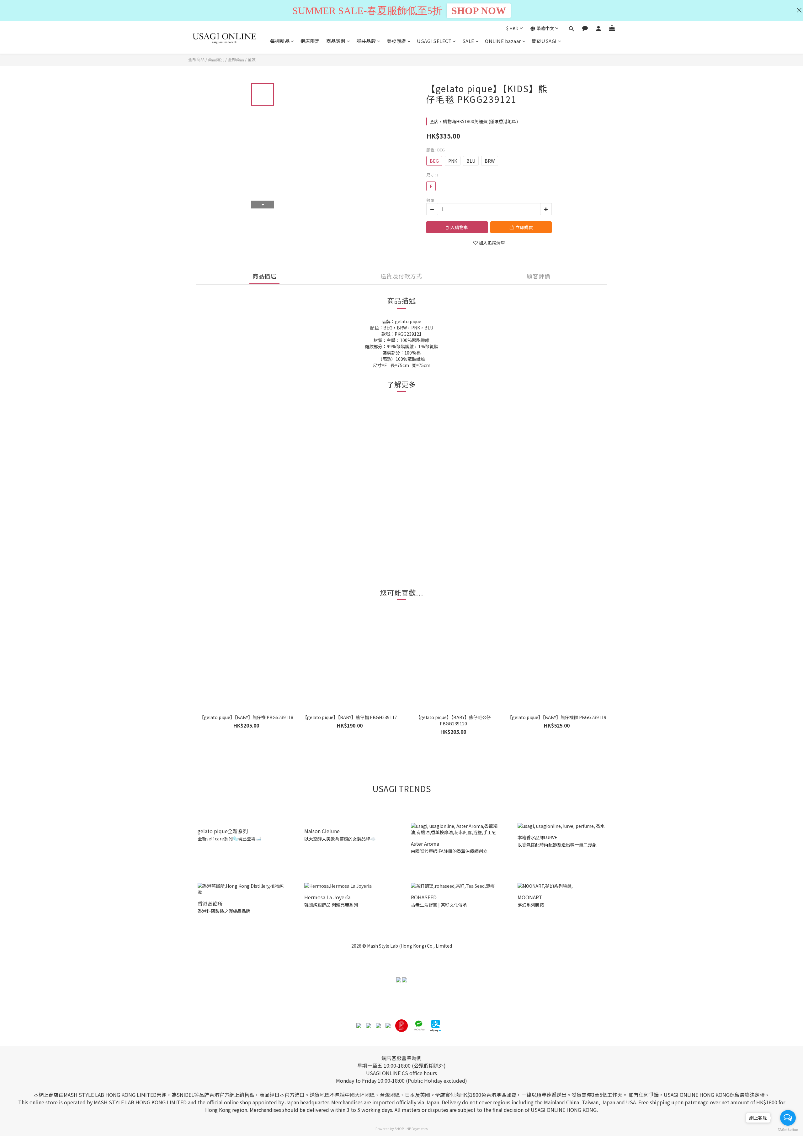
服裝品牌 (366, 41)
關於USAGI (544, 41)
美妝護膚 (396, 41)
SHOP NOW (478, 10)
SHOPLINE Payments (411, 1128)
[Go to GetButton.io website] (788, 1130)
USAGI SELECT (434, 41)
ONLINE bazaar (503, 41)
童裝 (251, 59)
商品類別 (336, 41)
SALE (468, 41)
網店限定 (310, 41)
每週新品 (280, 41)
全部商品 (196, 59)
